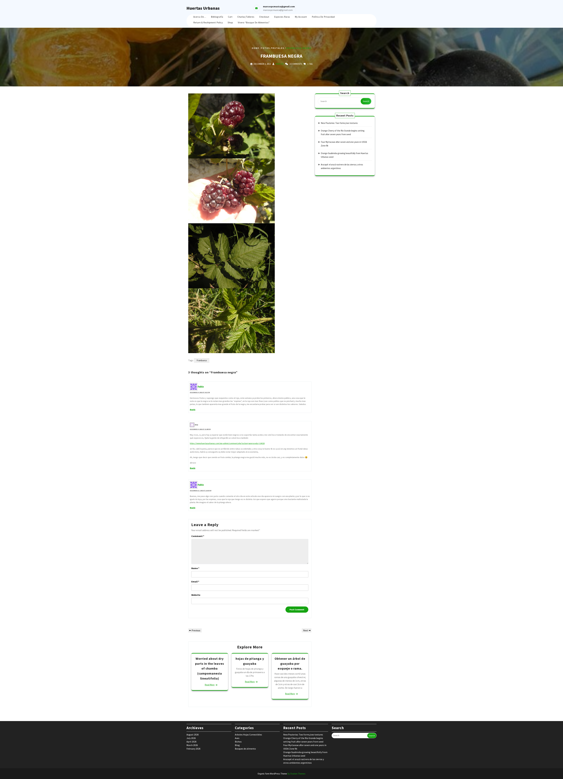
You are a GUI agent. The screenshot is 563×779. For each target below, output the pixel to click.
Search (366, 101)
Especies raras (282, 16)
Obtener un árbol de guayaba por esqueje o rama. (290, 663)
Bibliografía (217, 16)
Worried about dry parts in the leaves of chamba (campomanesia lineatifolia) (209, 668)
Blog (237, 745)
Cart (230, 16)
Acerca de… (199, 16)
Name (195, 568)
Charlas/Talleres (245, 16)
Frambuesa (202, 360)
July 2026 (191, 738)
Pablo (201, 386)
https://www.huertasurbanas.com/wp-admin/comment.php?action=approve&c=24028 (227, 443)
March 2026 (192, 745)
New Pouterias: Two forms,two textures (339, 123)
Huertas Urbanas (203, 8)
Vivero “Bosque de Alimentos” (254, 22)
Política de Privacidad (323, 16)
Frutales (277, 48)
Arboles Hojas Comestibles (248, 734)
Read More (209, 684)
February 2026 (193, 748)
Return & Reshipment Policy (208, 22)
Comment (197, 536)
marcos (279, 63)
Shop (230, 22)
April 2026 (191, 741)
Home (255, 48)
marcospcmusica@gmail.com (278, 10)
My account (301, 16)
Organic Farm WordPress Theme (281, 773)
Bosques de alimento (245, 748)
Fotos (265, 48)
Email (195, 581)
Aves (237, 738)
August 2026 (192, 734)
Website (195, 594)
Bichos (238, 741)
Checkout (264, 16)
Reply (192, 409)
